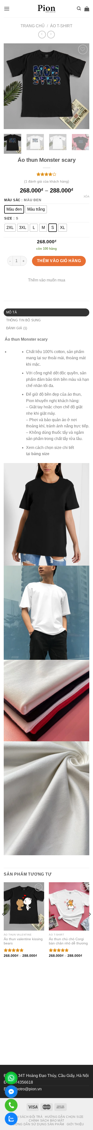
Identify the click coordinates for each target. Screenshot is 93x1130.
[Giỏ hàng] (86, 8)
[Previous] (11, 86)
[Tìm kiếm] (79, 8)
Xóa (86, 196)
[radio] (14, 209)
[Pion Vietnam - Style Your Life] (47, 9)
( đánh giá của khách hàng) (46, 181)
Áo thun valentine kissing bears (23, 941)
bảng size (40, 454)
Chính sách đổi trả (25, 1117)
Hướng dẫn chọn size (64, 1117)
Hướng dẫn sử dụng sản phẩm (37, 1124)
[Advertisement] (46, 1015)
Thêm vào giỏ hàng (59, 261)
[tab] (46, 312)
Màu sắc (12, 200)
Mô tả (11, 312)
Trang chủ (33, 26)
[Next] (81, 86)
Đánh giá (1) (16, 328)
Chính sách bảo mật (46, 1120)
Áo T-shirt (61, 26)
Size (8, 218)
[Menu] (7, 8)
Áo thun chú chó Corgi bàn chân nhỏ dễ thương (68, 941)
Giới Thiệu (75, 1124)
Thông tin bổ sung (23, 320)
